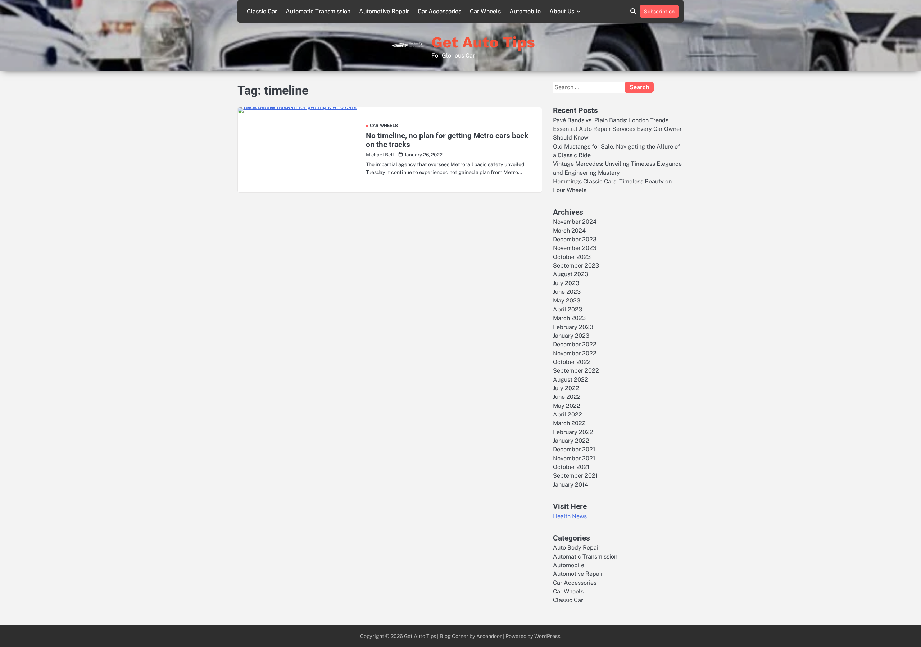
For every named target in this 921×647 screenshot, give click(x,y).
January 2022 (571, 440)
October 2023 (572, 257)
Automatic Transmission (318, 11)
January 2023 (571, 335)
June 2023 (567, 291)
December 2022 (574, 344)
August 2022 (570, 379)
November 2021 (574, 458)
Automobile (525, 11)
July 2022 (566, 388)
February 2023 (573, 327)
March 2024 (569, 230)
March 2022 (569, 423)
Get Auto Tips (483, 42)
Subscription (659, 11)
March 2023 (569, 318)
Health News (570, 516)
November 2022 (574, 353)
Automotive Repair (384, 11)
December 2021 (574, 449)
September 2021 (575, 475)
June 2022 (567, 396)
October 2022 (572, 362)
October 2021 (571, 467)
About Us (561, 11)
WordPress (547, 636)
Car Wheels (485, 11)
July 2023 (566, 283)
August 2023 (570, 274)
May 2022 (566, 405)
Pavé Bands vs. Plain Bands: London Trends (610, 120)
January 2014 (570, 484)
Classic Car (262, 11)
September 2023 (576, 265)
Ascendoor (489, 636)
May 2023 (566, 300)
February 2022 (573, 432)
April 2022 (567, 414)
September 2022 (576, 370)
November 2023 (574, 248)
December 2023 (574, 239)
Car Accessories (439, 11)
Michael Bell (380, 155)
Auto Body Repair (576, 547)
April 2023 (567, 309)
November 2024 (574, 221)
